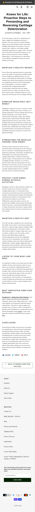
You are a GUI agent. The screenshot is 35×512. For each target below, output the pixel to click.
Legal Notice (8, 441)
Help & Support (9, 393)
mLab (19, 505)
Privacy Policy (8, 446)
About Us (7, 388)
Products (7, 383)
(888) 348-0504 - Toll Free (12, 416)
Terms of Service (9, 436)
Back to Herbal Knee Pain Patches (19, 365)
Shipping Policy (9, 431)
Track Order (8, 398)
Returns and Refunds (10, 426)
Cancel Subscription (10, 451)
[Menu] (32, 7)
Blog (5, 421)
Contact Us (7, 411)
